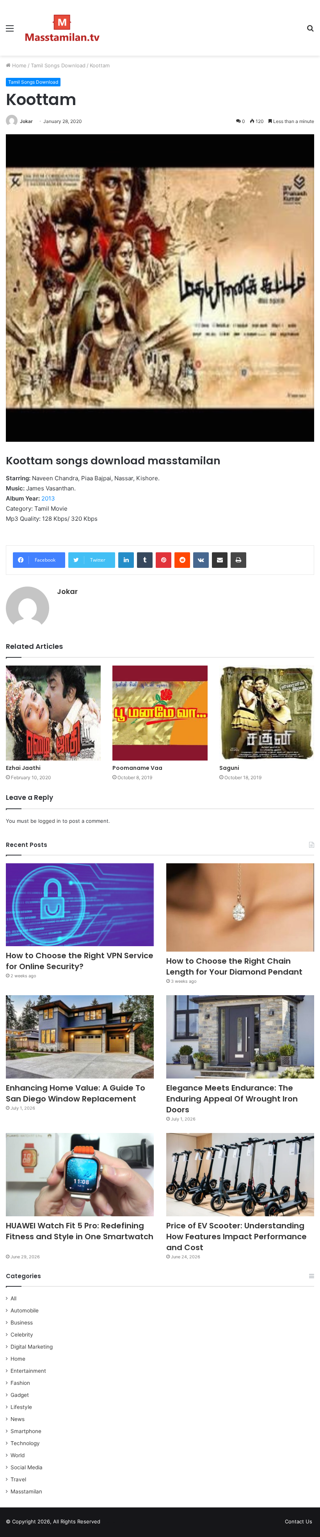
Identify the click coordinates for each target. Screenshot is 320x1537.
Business (22, 1322)
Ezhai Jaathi (23, 768)
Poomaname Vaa (137, 768)
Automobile (25, 1310)
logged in (49, 821)
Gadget (20, 1395)
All (13, 1298)
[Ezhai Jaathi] (53, 713)
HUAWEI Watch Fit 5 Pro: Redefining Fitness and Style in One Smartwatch (79, 1236)
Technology (25, 1443)
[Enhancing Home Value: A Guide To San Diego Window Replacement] (80, 1037)
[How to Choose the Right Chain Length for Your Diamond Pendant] (240, 907)
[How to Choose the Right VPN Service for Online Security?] (80, 905)
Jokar (26, 121)
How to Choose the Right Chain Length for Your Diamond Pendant (234, 966)
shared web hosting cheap (125, 1523)
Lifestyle (21, 1407)
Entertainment (28, 1371)
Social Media (27, 1467)
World (18, 1455)
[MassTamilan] (62, 27)
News (18, 1419)
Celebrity (22, 1334)
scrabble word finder (111, 1523)
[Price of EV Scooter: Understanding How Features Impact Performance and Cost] (240, 1174)
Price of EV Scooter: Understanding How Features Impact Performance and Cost (236, 1236)
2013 (48, 498)
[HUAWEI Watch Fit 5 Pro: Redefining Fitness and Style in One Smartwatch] (80, 1174)
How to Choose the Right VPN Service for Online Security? (79, 961)
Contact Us (298, 1521)
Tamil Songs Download (58, 65)
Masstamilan (26, 1491)
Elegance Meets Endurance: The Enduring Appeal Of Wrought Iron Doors (232, 1098)
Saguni (229, 768)
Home (19, 65)
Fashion (20, 1383)
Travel (18, 1479)
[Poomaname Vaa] (159, 713)
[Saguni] (266, 713)
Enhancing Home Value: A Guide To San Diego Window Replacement (75, 1093)
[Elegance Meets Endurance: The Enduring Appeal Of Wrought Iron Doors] (240, 1037)
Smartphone (26, 1431)
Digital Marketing (32, 1347)
